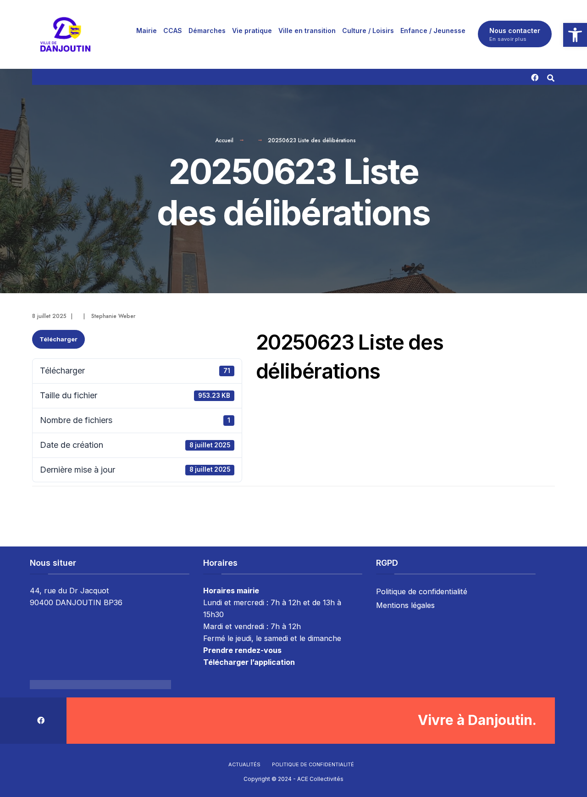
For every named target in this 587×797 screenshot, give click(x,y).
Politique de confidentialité (421, 591)
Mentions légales (405, 605)
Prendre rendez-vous (242, 650)
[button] (575, 35)
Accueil (224, 140)
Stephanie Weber (113, 316)
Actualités (244, 764)
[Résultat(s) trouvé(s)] (551, 77)
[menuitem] (146, 30)
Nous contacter (514, 34)
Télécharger (58, 339)
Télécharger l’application (249, 662)
